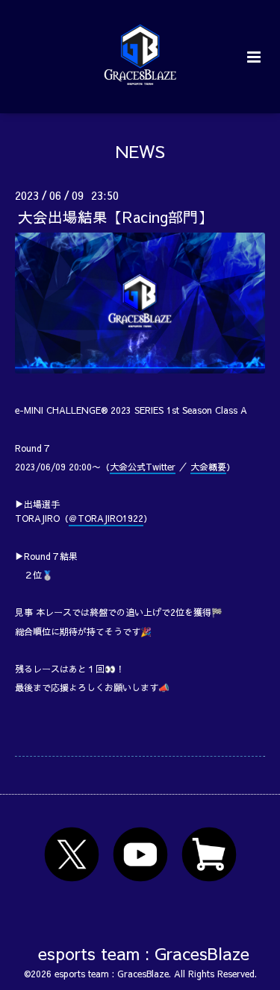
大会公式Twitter (142, 467)
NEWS (140, 151)
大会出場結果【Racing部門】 (115, 216)
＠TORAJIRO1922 (106, 518)
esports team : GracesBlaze (143, 953)
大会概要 (208, 467)
